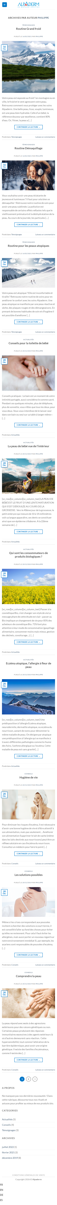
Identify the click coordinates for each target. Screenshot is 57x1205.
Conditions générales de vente (28, 1175)
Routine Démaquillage (28, 148)
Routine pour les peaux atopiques (28, 245)
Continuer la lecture (28, 127)
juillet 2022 (8, 1147)
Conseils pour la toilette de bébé (28, 343)
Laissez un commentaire (45, 137)
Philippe (43, 17)
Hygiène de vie (28, 777)
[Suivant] (34, 1079)
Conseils (29, 774)
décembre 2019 (10, 1157)
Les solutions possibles (29, 874)
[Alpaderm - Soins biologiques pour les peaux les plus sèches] (28, 4)
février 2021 (8, 1152)
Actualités (28, 340)
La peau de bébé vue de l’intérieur (28, 446)
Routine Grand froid (28, 28)
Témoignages (28, 25)
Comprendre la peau (28, 976)
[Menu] (4, 4)
